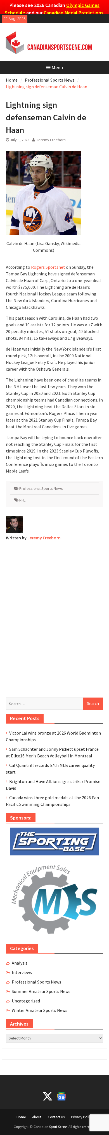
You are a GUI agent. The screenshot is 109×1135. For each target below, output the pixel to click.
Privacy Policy (82, 1117)
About (36, 1117)
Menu (57, 67)
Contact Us (56, 1117)
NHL (22, 500)
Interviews (22, 972)
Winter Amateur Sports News (39, 1010)
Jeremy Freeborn (51, 139)
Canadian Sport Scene (50, 1126)
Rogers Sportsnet (48, 267)
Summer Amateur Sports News (41, 991)
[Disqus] (54, 614)
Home (21, 1117)
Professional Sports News (41, 488)
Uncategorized (26, 1001)
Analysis (19, 963)
